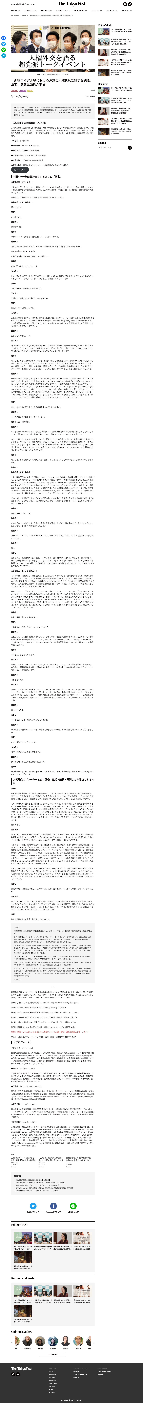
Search (102, 142)
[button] (13, 1343)
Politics (14, 90)
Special (24, 15)
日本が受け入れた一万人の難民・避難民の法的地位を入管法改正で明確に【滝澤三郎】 (45, 1188)
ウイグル (15, 96)
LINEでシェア (73, 1212)
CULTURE (97, 11)
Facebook (125, 4)
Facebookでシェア (53, 1212)
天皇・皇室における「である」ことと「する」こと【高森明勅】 (38, 1185)
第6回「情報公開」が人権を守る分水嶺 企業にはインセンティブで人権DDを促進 (43, 1027)
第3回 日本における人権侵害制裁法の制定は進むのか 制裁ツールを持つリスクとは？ (45, 1012)
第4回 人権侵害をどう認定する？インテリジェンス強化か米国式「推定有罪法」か (44, 1017)
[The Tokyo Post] (21, 1369)
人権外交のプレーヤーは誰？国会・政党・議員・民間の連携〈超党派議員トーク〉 (23, 1160)
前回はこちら (20, 170)
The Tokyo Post (15, 15)
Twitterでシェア (33, 1212)
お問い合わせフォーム (105, 1371)
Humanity (23, 90)
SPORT (112, 11)
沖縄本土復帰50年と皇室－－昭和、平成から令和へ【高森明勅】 (38, 1191)
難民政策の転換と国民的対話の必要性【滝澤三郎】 (33, 1180)
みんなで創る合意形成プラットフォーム (23, 4)
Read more (52, 1354)
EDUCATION (80, 11)
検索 (130, 148)
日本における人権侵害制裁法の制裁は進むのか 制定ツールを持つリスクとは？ (78, 1160)
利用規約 (76, 1377)
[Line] (3, 50)
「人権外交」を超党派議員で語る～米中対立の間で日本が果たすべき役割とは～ (51, 1160)
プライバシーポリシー (80, 1374)
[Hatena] (3, 55)
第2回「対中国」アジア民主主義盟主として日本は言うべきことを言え (38, 1008)
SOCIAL (15, 11)
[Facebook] (3, 38)
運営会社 (76, 1371)
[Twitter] (3, 44)
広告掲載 (100, 1374)
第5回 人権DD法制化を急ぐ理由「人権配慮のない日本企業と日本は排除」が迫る (43, 1022)
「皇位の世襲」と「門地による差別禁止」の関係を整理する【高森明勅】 (41, 1183)
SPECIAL (127, 11)
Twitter (130, 4)
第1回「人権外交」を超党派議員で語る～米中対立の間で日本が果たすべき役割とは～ (44, 1003)
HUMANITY (30, 11)
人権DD (25, 96)
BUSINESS (62, 11)
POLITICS (46, 11)
